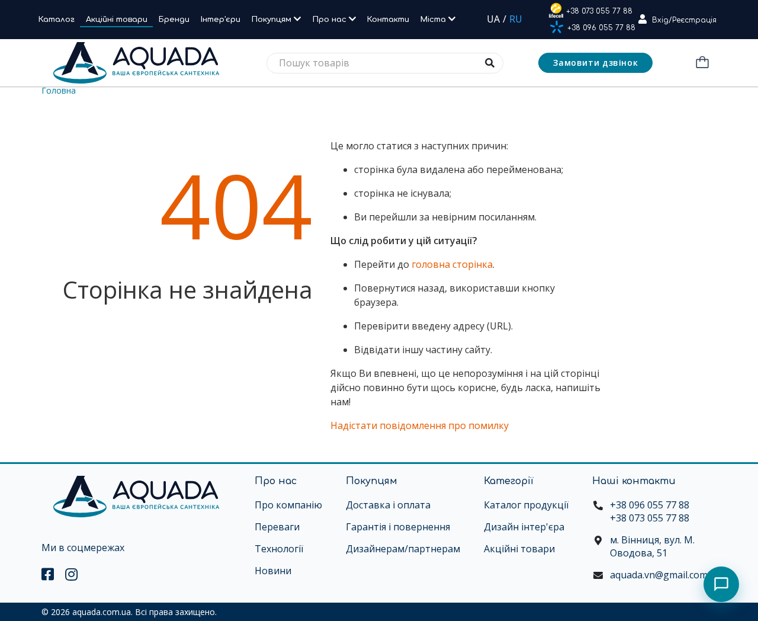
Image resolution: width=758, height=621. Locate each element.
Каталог (56, 19)
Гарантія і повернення (398, 526)
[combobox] (384, 63)
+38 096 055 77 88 (601, 28)
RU (515, 18)
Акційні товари (116, 19)
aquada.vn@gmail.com (659, 574)
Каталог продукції (526, 504)
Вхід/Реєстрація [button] (684, 20)
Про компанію (288, 504)
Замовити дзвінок (595, 62)
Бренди (174, 19)
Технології (279, 548)
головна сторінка (452, 264)
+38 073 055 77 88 (599, 11)
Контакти (388, 19)
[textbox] (385, 63)
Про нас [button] (331, 19)
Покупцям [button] (273, 19)
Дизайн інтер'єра (524, 526)
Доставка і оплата (388, 504)
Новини (273, 570)
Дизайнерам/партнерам (403, 548)
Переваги (277, 526)
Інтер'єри (220, 19)
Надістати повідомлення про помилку (419, 425)
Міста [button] (434, 19)
